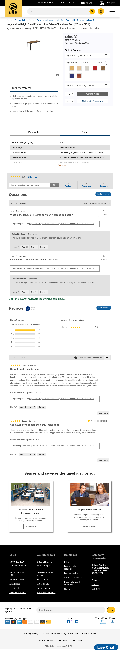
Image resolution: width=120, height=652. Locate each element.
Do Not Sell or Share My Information (60, 633)
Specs (85, 132)
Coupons (68, 589)
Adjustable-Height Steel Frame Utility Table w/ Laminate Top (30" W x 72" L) (61, 446)
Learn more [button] (88, 526)
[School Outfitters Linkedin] (76, 622)
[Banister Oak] (71, 68)
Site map (96, 589)
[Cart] (101, 11)
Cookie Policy (89, 633)
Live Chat (88, 3)
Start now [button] (30, 526)
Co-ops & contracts (73, 577)
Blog (66, 562)
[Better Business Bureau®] (112, 621)
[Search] (92, 11)
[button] (104, 212)
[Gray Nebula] (87, 68)
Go (111, 610)
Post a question (103, 194)
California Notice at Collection (52, 640)
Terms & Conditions (46, 592)
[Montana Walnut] (103, 68)
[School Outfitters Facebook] (68, 622)
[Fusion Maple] (79, 68)
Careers (95, 584)
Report (43, 247)
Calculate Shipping (92, 101)
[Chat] (82, 3)
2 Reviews (33, 177)
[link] (65, 28)
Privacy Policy (31, 633)
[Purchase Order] (37, 621)
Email (14, 583)
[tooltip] (23, 308)
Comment (103, 413)
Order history (43, 583)
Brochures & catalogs (70, 567)
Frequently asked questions (72, 583)
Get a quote (110, 3)
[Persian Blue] (71, 75)
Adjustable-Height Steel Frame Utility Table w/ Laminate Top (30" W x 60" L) (61, 268)
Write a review (104, 308)
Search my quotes (17, 592)
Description (34, 132)
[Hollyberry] (95, 68)
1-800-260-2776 (67, 3)
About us (96, 580)
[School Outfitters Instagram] (72, 622)
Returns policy (43, 588)
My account (42, 579)
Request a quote (16, 579)
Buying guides (71, 573)
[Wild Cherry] (79, 75)
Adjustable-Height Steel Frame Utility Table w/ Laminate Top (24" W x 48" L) (61, 224)
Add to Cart (92, 94)
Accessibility (77, 640)
